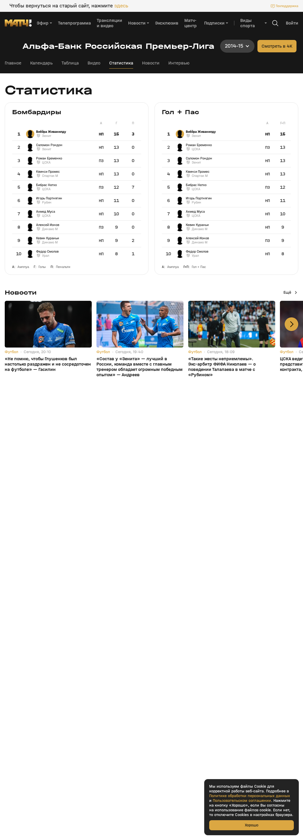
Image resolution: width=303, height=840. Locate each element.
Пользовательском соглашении (242, 800)
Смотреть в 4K (277, 46)
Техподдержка (287, 6)
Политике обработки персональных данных (249, 796)
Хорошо (251, 825)
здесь (121, 6)
